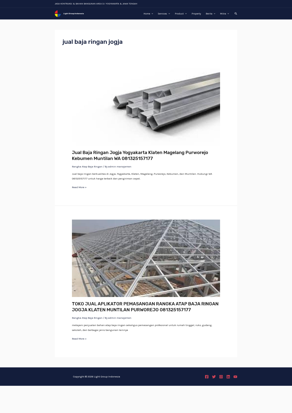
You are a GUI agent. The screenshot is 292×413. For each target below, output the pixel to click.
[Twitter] (214, 377)
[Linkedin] (228, 377)
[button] (236, 14)
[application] (151, 13)
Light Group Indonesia (73, 14)
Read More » (79, 187)
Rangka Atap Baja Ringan (87, 166)
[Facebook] (207, 377)
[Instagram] (221, 377)
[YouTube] (235, 377)
